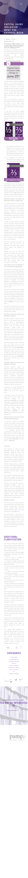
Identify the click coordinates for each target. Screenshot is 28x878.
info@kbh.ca (14, 815)
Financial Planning (14, 667)
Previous (6, 681)
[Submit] (16, 648)
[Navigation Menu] (21, 4)
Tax (14, 671)
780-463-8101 (14, 818)
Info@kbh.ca (16, 511)
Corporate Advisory (14, 661)
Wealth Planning (14, 673)
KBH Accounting (14, 669)
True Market (16, 876)
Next (22, 679)
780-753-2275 (14, 858)
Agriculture (14, 657)
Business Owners (14, 659)
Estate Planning (14, 665)
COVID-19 (14, 663)
